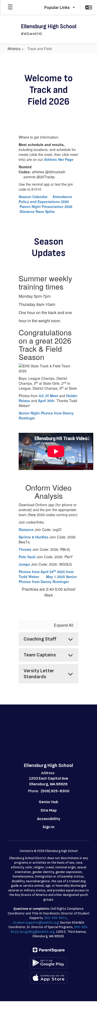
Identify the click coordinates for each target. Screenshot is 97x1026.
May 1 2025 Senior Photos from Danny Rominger (48, 579)
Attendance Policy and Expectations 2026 (45, 199)
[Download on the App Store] (48, 977)
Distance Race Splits (37, 211)
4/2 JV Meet (48, 395)
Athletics (14, 48)
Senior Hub (48, 802)
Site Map (49, 810)
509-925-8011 (55, 918)
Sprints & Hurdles (34, 536)
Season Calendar (33, 196)
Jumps (24, 564)
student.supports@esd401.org (35, 923)
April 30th (46, 400)
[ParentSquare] (48, 950)
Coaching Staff (40, 639)
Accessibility (48, 819)
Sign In (48, 827)
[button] (59, 7)
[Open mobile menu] (10, 7)
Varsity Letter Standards (39, 674)
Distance (26, 529)
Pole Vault (28, 556)
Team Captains (40, 655)
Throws (25, 549)
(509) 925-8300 (55, 791)
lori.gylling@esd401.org (37, 932)
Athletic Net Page (58, 159)
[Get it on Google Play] (48, 962)
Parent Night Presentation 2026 (46, 206)
